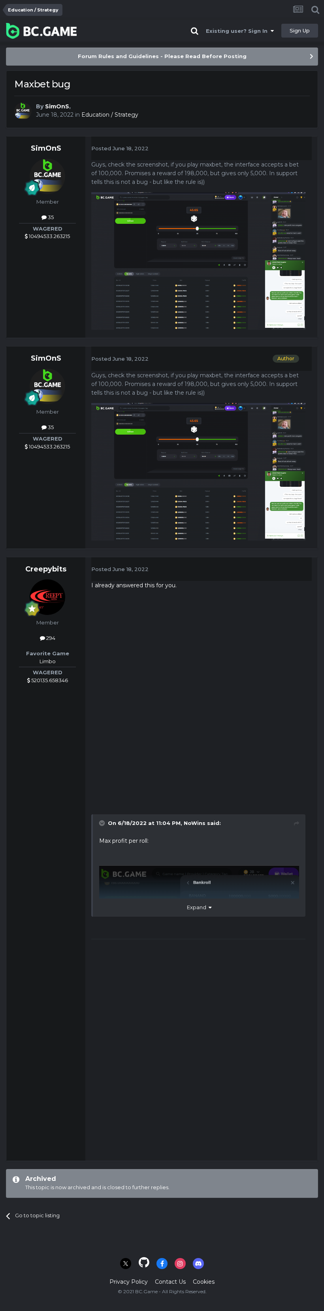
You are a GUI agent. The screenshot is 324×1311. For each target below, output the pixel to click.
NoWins (194, 823)
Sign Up (300, 30)
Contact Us (170, 1281)
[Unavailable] (198, 260)
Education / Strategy (109, 114)
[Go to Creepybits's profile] (47, 597)
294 (50, 638)
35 (50, 217)
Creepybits (45, 569)
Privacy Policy (128, 1281)
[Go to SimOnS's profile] (23, 111)
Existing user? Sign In (238, 31)
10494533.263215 (49, 236)
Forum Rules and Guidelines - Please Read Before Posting (162, 56)
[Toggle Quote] (102, 823)
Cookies (204, 1281)
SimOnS (57, 106)
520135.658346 (49, 680)
